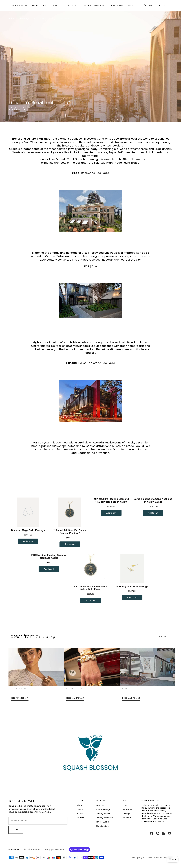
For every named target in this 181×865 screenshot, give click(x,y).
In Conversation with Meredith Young (19, 689)
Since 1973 (124, 689)
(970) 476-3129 (32, 849)
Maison (11, 18)
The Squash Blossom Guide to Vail (74, 689)
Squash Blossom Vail (156, 857)
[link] (90, 755)
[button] (149, 5)
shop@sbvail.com (54, 849)
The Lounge (23, 18)
